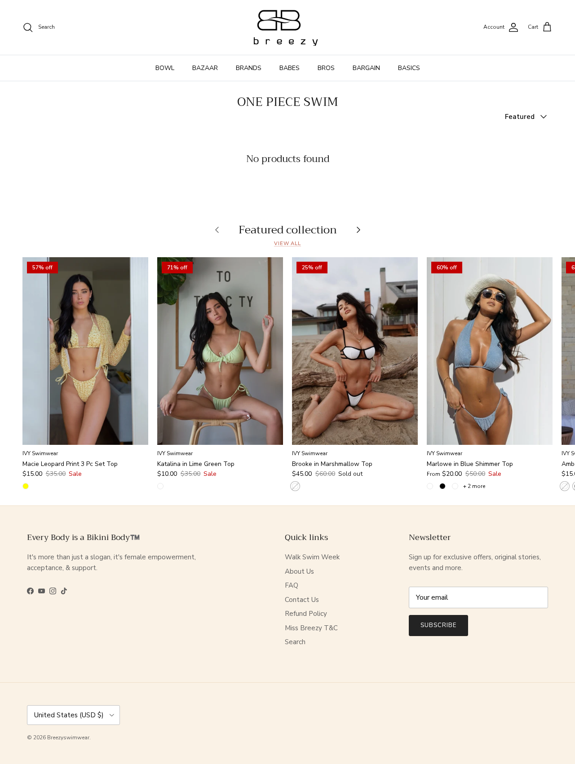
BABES (289, 68)
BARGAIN (366, 68)
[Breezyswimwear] (287, 27)
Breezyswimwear (68, 737)
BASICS (409, 68)
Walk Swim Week (312, 557)
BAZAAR (205, 68)
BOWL (164, 68)
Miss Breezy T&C (311, 627)
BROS (326, 68)
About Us (299, 571)
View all (287, 243)
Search (295, 641)
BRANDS (248, 68)
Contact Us (302, 599)
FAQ (291, 585)
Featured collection (288, 229)
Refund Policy (306, 613)
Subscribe (438, 625)
